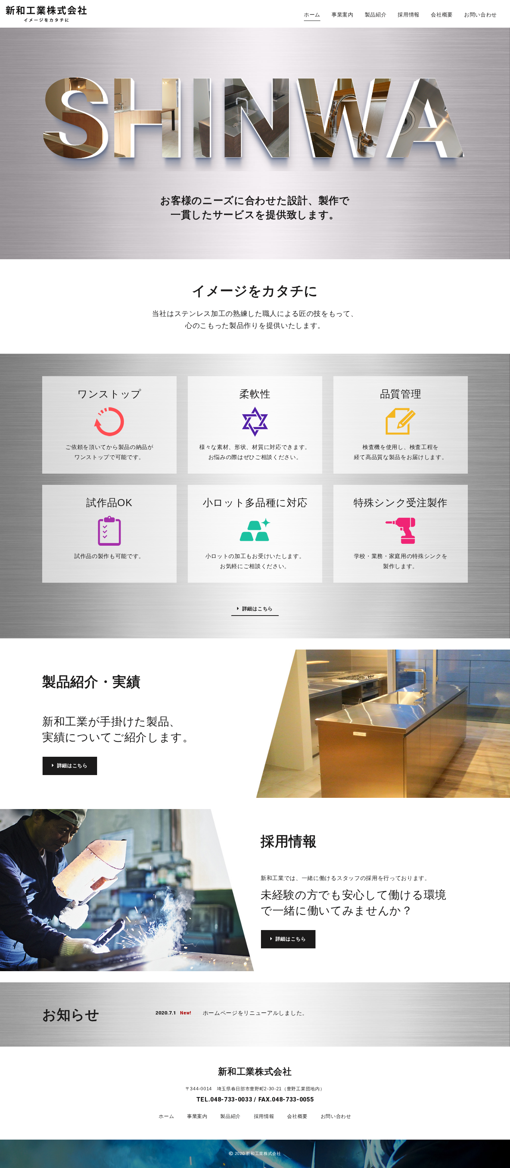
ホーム (312, 15)
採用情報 (409, 15)
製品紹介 (376, 15)
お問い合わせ (480, 15)
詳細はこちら (257, 608)
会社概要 (442, 15)
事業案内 (343, 15)
